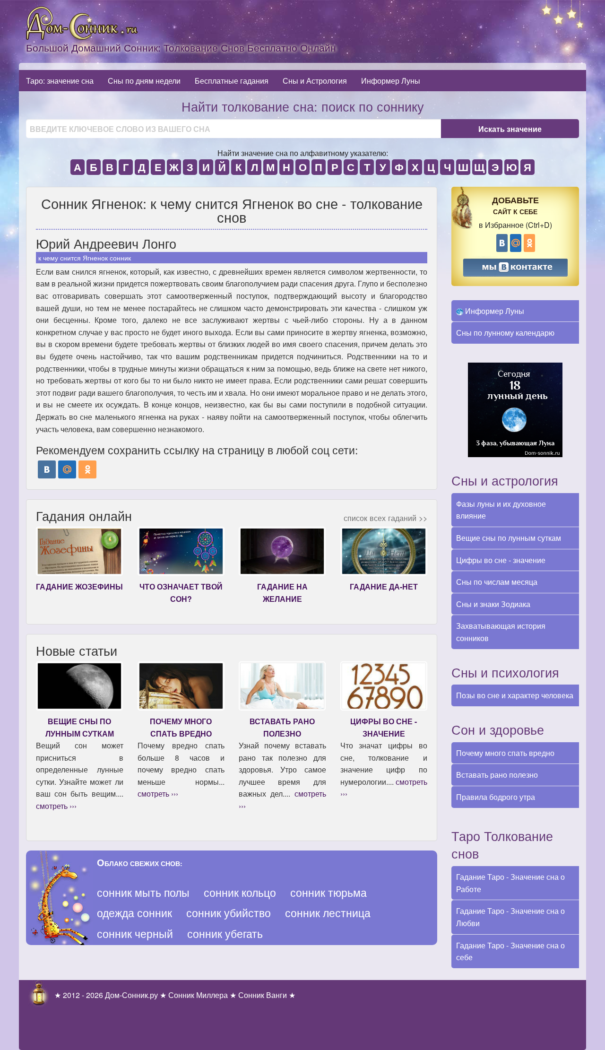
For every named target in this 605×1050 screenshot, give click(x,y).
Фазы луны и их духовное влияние (501, 509)
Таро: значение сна (60, 80)
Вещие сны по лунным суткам (508, 537)
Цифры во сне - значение (500, 560)
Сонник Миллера (198, 994)
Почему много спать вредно (505, 752)
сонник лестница (328, 912)
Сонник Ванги (262, 994)
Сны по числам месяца (496, 581)
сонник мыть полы (143, 892)
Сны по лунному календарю (505, 332)
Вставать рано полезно (497, 774)
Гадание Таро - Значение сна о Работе (510, 882)
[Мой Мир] (67, 469)
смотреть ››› (56, 805)
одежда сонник (134, 912)
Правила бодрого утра (495, 796)
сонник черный (135, 933)
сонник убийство (228, 912)
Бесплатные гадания (231, 80)
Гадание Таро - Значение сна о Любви (510, 917)
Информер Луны (390, 80)
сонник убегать (225, 933)
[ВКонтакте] (47, 469)
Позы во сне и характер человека (514, 695)
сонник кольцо (240, 892)
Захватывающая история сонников (500, 631)
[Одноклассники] (87, 469)
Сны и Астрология (315, 80)
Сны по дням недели (144, 80)
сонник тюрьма (328, 892)
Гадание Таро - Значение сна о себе (510, 951)
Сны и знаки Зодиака (493, 604)
